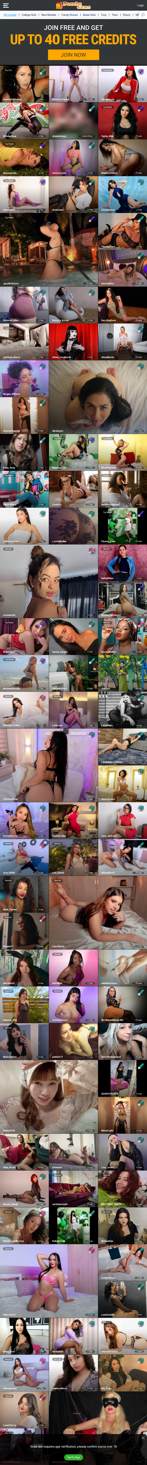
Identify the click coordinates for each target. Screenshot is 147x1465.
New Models (49, 14)
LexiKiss (56, 504)
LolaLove (57, 725)
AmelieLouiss (60, 1020)
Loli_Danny (58, 872)
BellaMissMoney (110, 504)
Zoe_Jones (107, 1167)
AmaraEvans (108, 799)
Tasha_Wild (107, 136)
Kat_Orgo (106, 1388)
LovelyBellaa (59, 541)
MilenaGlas (107, 1241)
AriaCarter (58, 210)
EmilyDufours (108, 1278)
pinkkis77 (57, 1057)
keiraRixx (57, 983)
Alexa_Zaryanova (61, 357)
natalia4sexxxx (109, 983)
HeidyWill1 (58, 1351)
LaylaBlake (107, 725)
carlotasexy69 (59, 1204)
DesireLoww (59, 173)
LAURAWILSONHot (111, 762)
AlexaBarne (107, 357)
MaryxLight (107, 1130)
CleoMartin (58, 946)
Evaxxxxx (57, 1167)
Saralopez (57, 431)
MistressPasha (60, 99)
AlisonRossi (108, 872)
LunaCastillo (108, 1314)
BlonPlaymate (108, 467)
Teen (115, 14)
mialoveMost (59, 1388)
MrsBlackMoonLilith (112, 1020)
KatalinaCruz (59, 467)
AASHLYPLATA (109, 1093)
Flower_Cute (108, 541)
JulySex (105, 688)
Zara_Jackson (109, 836)
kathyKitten (107, 578)
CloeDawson (108, 210)
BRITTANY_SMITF (111, 1204)
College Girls (29, 14)
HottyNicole (107, 99)
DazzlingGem (108, 320)
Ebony (127, 14)
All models (10, 14)
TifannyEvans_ (109, 246)
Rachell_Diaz (59, 836)
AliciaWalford (59, 688)
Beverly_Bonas (60, 320)
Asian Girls (89, 14)
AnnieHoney (59, 136)
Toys (104, 14)
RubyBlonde (58, 1241)
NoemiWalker (108, 652)
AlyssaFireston (109, 1351)
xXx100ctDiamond (111, 1057)
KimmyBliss (107, 283)
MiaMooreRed (109, 173)
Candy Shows (69, 14)
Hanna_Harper (60, 652)
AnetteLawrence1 (111, 615)
